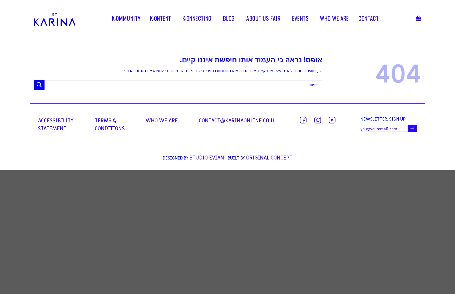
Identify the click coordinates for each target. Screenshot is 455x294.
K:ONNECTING (197, 19)
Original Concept (269, 158)
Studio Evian (207, 158)
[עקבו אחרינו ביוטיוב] (332, 120)
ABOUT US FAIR (263, 19)
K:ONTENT (160, 19)
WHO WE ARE (334, 19)
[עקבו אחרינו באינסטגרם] (317, 120)
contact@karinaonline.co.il (237, 120)
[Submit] (39, 85)
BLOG (229, 19)
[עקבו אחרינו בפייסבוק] (303, 120)
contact (368, 19)
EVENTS (300, 19)
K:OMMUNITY (126, 19)
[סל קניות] (418, 19)
